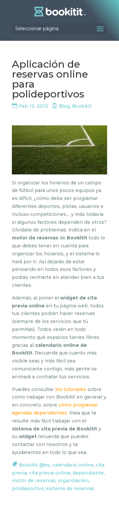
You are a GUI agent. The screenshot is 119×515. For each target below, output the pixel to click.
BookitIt (82, 106)
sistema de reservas (70, 488)
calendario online (73, 465)
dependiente (88, 473)
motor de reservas (34, 480)
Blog (64, 106)
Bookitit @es (34, 465)
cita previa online (49, 473)
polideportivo (28, 488)
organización (73, 480)
